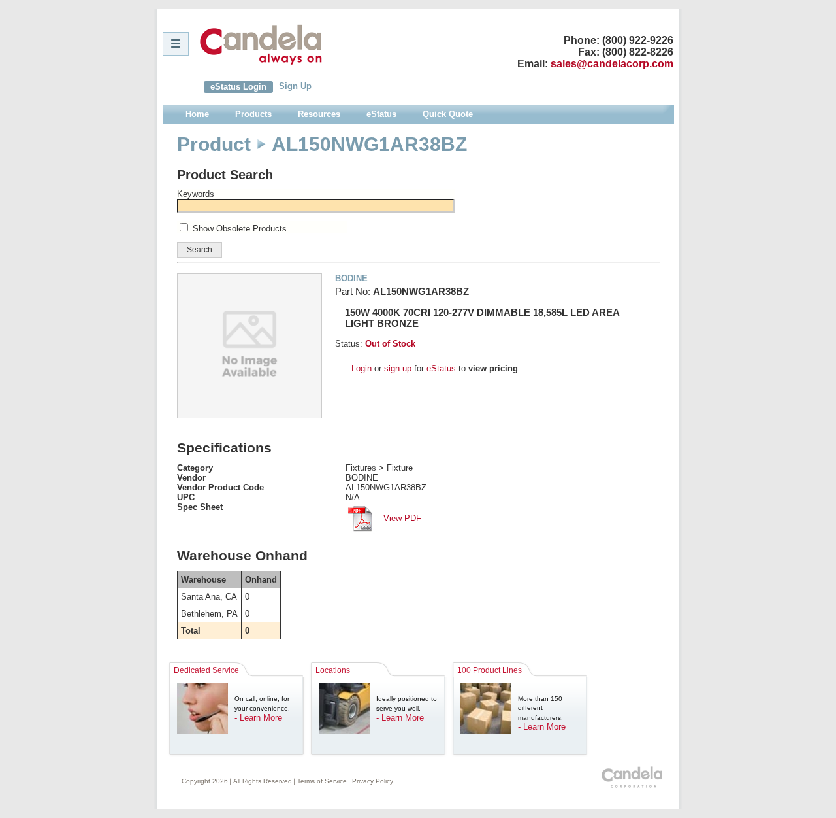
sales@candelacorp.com (612, 63)
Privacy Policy (372, 781)
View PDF (401, 518)
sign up (397, 368)
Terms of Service (322, 781)
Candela (261, 44)
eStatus (441, 368)
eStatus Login (238, 87)
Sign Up (295, 86)
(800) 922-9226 (637, 40)
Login (361, 368)
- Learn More (258, 718)
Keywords (195, 194)
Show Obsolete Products (240, 228)
